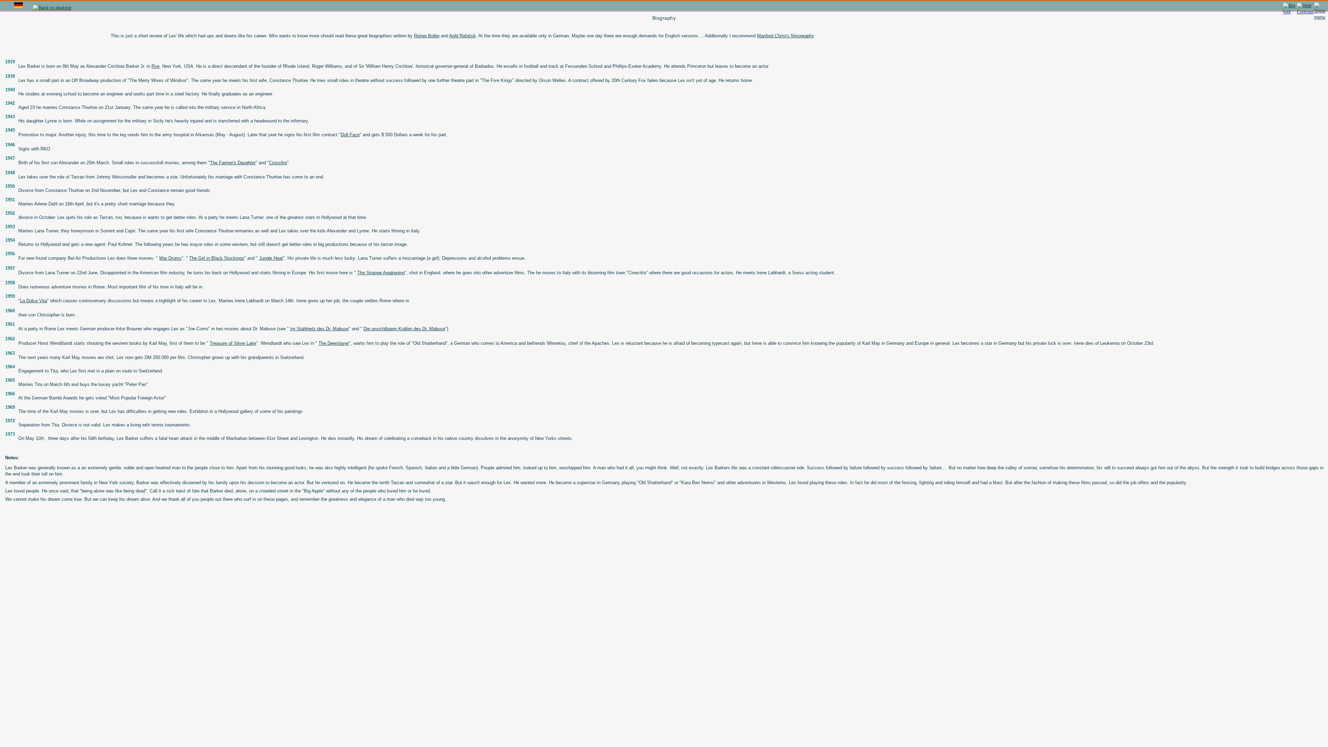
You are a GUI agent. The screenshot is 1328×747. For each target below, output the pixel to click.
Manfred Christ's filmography (785, 35)
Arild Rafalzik (462, 35)
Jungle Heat (271, 258)
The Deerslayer (334, 343)
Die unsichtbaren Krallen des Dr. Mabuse (404, 328)
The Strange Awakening (381, 272)
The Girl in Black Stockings (216, 258)
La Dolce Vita (33, 300)
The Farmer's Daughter (233, 162)
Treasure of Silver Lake (233, 343)
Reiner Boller (427, 35)
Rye (155, 66)
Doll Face (350, 134)
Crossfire (278, 162)
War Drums (170, 258)
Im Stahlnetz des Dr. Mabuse (319, 328)
